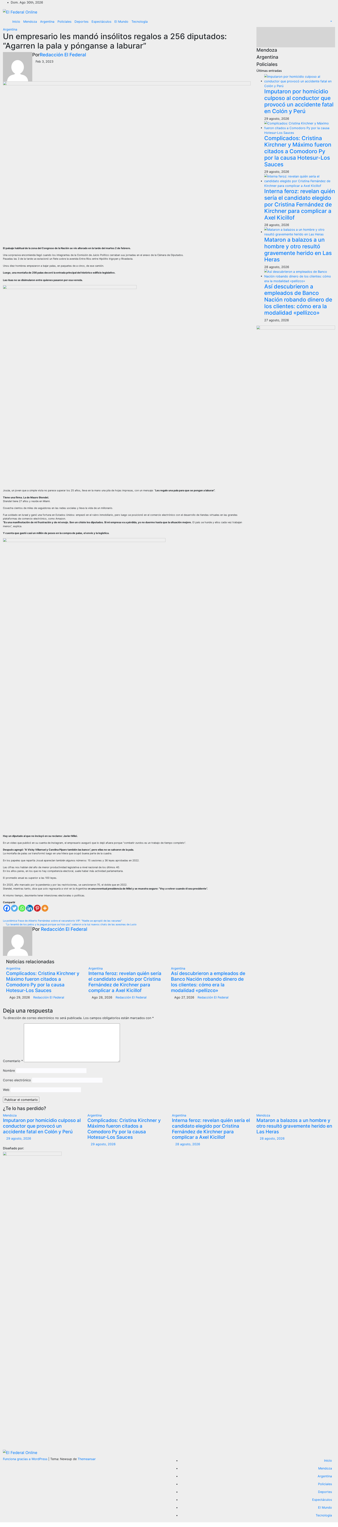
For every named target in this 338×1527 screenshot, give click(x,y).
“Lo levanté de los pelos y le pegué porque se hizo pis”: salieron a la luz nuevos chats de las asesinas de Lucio (71, 924)
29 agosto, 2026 (18, 1138)
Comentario (13, 1061)
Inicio (16, 21)
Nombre (9, 1070)
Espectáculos (101, 21)
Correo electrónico (17, 1080)
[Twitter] (14, 908)
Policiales (64, 21)
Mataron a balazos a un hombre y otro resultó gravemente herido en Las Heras (298, 249)
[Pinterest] (37, 908)
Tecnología (139, 21)
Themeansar (87, 1459)
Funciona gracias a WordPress (25, 1459)
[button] (329, 21)
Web (6, 1090)
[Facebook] (6, 908)
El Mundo (121, 21)
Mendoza (30, 21)
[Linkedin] (29, 908)
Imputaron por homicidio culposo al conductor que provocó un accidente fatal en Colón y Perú (299, 101)
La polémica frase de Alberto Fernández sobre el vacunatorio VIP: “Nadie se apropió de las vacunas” (63, 920)
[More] (44, 908)
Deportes (81, 21)
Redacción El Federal (63, 55)
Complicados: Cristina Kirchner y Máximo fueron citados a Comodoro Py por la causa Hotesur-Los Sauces (42, 982)
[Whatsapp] (22, 908)
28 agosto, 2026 (187, 1144)
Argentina (47, 21)
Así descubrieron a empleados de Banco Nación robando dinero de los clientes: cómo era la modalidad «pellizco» (208, 982)
